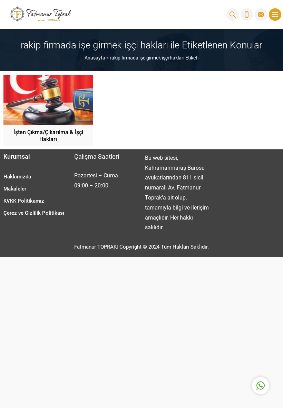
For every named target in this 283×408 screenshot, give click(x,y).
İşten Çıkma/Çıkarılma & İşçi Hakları (48, 135)
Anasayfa (95, 57)
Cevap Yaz (217, 357)
